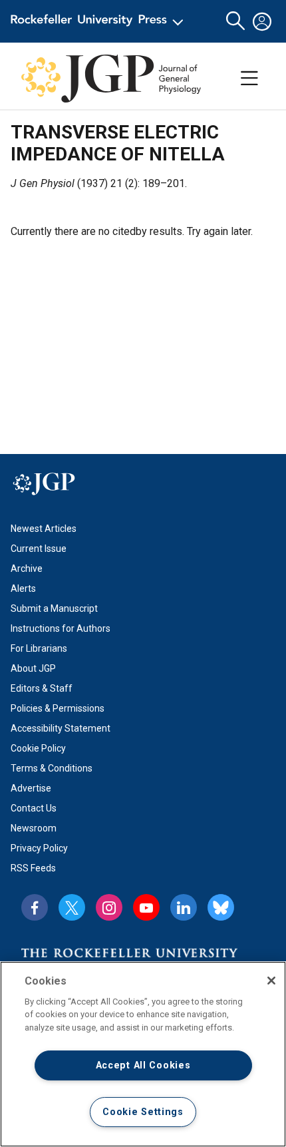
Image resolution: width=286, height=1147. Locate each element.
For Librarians (39, 648)
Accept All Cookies (143, 1065)
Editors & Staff (41, 688)
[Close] (271, 980)
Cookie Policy (38, 748)
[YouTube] (146, 907)
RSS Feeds (33, 868)
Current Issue (39, 548)
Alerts (23, 588)
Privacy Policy (39, 848)
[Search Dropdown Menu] (235, 21)
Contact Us (34, 808)
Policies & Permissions (57, 708)
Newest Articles (43, 528)
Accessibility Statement (60, 728)
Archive (27, 568)
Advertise (31, 788)
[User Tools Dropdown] (262, 21)
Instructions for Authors (60, 628)
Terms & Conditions (51, 768)
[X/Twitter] (72, 907)
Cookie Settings (143, 1112)
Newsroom (34, 828)
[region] (143, 1054)
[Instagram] (109, 907)
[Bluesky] (221, 907)
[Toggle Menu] (249, 78)
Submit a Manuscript (54, 608)
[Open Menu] (99, 21)
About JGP (33, 668)
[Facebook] (34, 907)
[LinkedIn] (183, 907)
